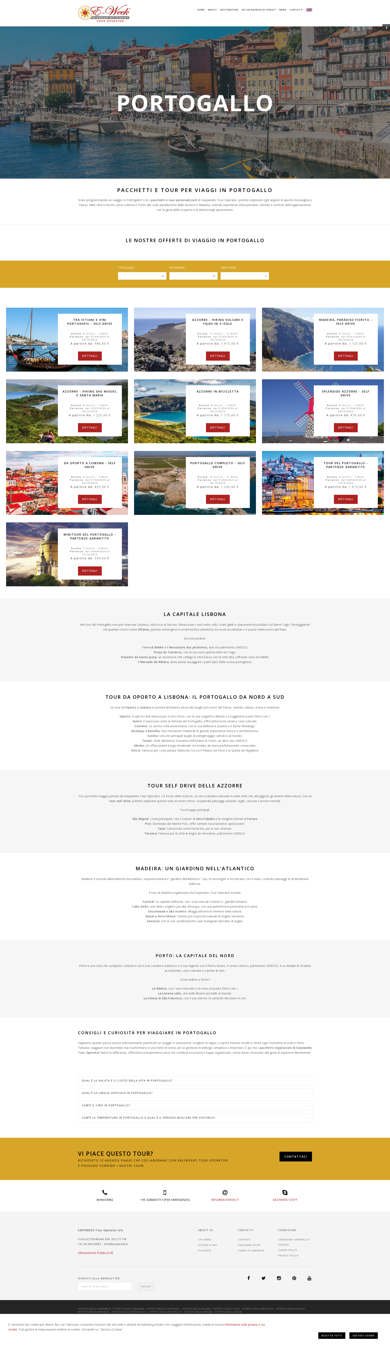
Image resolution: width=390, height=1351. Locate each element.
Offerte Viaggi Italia (226, 1308)
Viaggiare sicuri (249, 1244)
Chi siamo (204, 1239)
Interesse (177, 268)
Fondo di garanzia (251, 1250)
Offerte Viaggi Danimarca (94, 1308)
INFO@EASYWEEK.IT (225, 1200)
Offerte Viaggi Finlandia (128, 1308)
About (212, 9)
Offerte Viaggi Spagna (198, 1311)
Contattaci (295, 1156)
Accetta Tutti (332, 1335)
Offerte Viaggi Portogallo (129, 1311)
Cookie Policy (288, 1250)
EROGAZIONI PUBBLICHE (95, 1253)
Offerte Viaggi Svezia (228, 1311)
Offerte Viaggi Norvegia (93, 1311)
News (282, 9)
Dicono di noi (207, 1244)
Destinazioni (229, 9)
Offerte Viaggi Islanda (196, 1308)
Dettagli (89, 356)
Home (201, 9)
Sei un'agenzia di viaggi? (259, 9)
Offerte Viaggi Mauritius (258, 1308)
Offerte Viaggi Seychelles (165, 1311)
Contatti (296, 9)
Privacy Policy (288, 1255)
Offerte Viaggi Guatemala (163, 1308)
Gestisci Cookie (364, 1335)
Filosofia (204, 1250)
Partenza (228, 268)
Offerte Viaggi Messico (290, 1308)
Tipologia (126, 268)
